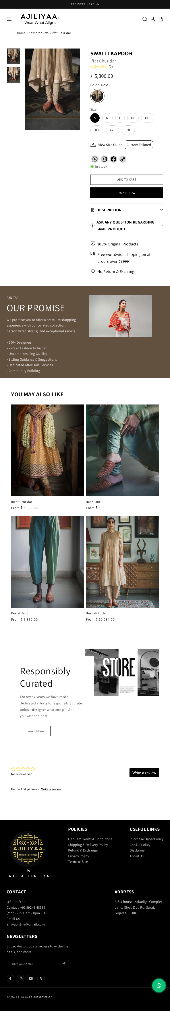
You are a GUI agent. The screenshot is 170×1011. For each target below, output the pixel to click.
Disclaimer (138, 850)
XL (133, 118)
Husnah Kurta (96, 613)
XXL (148, 118)
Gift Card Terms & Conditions (90, 839)
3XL (97, 130)
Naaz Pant (93, 502)
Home (21, 33)
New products (38, 33)
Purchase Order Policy (146, 839)
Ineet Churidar (21, 502)
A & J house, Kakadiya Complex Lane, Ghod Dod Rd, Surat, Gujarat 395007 (139, 907)
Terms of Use (78, 861)
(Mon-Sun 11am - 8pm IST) (27, 913)
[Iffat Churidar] (52, 89)
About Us (137, 856)
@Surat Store (17, 901)
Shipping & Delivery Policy (88, 844)
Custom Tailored (139, 144)
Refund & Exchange (83, 850)
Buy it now (126, 193)
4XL (112, 130)
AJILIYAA (21, 997)
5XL (128, 130)
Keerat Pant (19, 613)
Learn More (35, 731)
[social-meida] (10, 978)
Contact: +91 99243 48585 (26, 907)
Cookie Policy (140, 844)
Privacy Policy (78, 856)
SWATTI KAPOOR (111, 53)
